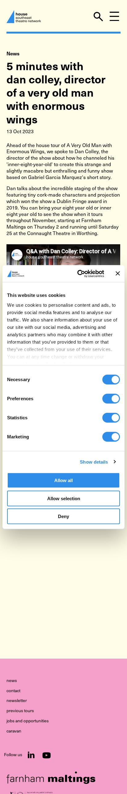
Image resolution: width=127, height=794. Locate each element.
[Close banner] (118, 273)
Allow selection (63, 498)
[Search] (98, 17)
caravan (13, 731)
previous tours (20, 710)
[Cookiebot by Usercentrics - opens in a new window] (78, 273)
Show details (94, 461)
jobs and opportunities (27, 721)
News (12, 54)
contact (13, 690)
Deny (63, 516)
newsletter (16, 700)
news (11, 680)
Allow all (63, 480)
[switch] (111, 399)
